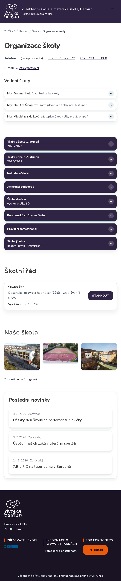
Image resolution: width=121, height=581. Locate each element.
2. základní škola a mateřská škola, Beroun (57, 9)
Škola (35, 31)
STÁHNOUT (100, 296)
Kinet (99, 576)
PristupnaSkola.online (73, 576)
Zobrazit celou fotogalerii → (22, 379)
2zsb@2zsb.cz (29, 68)
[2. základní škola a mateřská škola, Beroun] (11, 11)
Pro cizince (95, 550)
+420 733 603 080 (93, 58)
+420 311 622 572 (61, 58)
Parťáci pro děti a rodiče (37, 14)
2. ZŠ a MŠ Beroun (16, 31)
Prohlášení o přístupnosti (60, 551)
